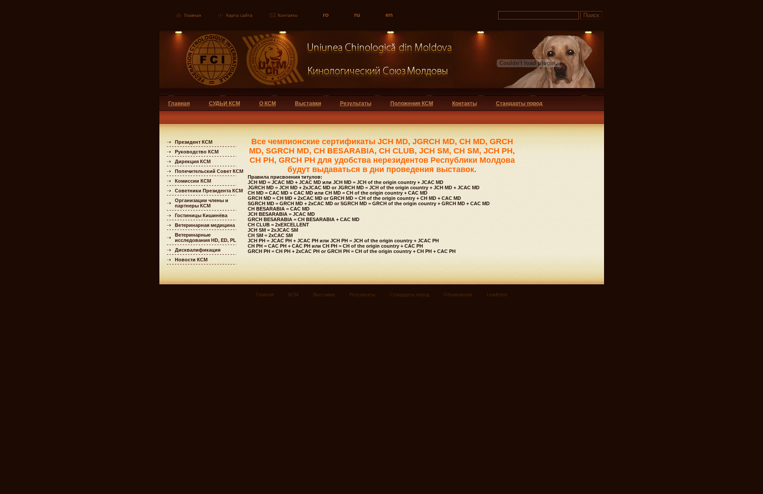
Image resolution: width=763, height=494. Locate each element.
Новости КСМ (191, 259)
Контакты (288, 15)
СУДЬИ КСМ (224, 103)
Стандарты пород (519, 103)
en (389, 14)
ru (357, 14)
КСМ (293, 294)
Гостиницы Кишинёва (201, 215)
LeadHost (497, 294)
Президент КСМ (193, 142)
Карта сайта (239, 15)
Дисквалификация (197, 250)
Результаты (355, 103)
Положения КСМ (411, 103)
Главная (192, 15)
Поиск (591, 15)
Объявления (458, 294)
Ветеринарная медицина (205, 225)
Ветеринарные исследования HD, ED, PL (205, 237)
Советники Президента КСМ (209, 190)
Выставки (308, 103)
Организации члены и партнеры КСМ (201, 203)
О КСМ (267, 103)
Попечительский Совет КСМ (209, 171)
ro (326, 14)
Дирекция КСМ (193, 161)
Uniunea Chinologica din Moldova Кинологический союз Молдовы (306, 63)
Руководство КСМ (197, 151)
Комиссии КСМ (193, 181)
